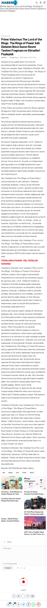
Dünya (10, 472)
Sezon (32, 472)
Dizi (4, 472)
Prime (24, 472)
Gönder (8, 568)
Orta (17, 472)
